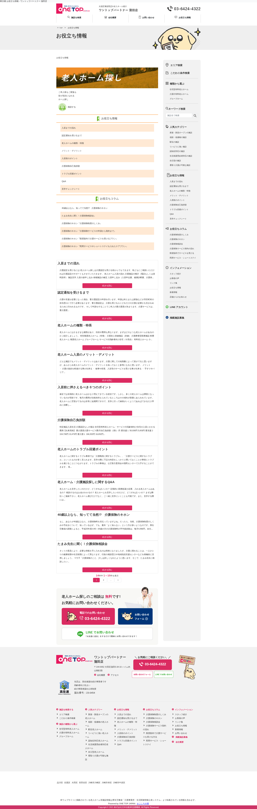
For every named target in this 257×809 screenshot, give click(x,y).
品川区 (60, 782)
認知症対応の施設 (177, 151)
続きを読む (107, 285)
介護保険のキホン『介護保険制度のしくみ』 (82, 223)
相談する (72, 107)
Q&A (64, 181)
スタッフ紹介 (175, 274)
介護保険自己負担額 (71, 166)
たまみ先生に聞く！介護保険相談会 (82, 544)
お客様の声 (174, 278)
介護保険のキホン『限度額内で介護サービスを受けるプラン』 (90, 238)
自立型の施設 (175, 160)
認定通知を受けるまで (72, 135)
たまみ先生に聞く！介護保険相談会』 (79, 216)
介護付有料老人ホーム (179, 94)
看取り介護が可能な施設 (180, 165)
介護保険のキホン (177, 239)
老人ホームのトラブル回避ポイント (83, 449)
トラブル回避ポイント (72, 173)
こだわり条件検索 (180, 73)
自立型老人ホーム (96, 752)
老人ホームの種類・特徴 (73, 143)
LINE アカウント (179, 307)
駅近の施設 (174, 142)
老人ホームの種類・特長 (75, 325)
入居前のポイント (70, 158)
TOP (60, 28)
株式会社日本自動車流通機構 (127, 807)
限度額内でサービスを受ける (182, 253)
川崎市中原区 (119, 782)
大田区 (75, 782)
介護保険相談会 (176, 244)
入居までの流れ (69, 128)
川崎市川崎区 (94, 782)
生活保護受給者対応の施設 (181, 156)
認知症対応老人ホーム (98, 740)
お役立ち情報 (175, 288)
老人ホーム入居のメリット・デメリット (86, 354)
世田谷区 (83, 782)
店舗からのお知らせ (178, 297)
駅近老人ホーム (95, 729)
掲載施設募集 (177, 317)
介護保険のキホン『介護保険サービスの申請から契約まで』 (89, 231)
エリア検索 (176, 65)
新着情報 (173, 292)
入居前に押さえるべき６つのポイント (85, 387)
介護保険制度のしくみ (179, 235)
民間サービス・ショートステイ (183, 258)
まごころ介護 (143, 803)
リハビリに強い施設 (178, 147)
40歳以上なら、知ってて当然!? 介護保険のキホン (85, 208)
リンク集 (173, 283)
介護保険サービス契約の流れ (182, 248)
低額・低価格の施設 (178, 137)
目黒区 (67, 782)
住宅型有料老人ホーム (179, 89)
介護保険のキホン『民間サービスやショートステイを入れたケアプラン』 (95, 246)
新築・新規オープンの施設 (181, 133)
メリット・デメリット (72, 151)
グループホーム (176, 99)
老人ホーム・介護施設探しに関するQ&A (86, 482)
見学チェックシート (71, 189)
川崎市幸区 (107, 782)
